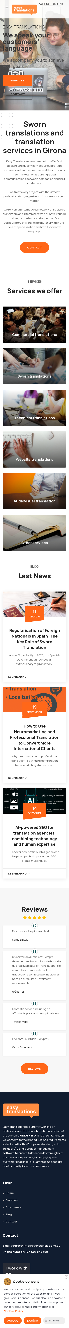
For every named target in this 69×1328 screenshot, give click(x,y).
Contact (17, 88)
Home (10, 1187)
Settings (54, 1320)
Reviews (34, 1062)
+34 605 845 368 (36, 1245)
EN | (55, 3)
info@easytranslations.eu (42, 1239)
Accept (12, 1321)
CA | (42, 3)
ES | (48, 3)
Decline (32, 1321)
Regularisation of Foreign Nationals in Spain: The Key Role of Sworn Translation (34, 632)
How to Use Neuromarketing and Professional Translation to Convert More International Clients (34, 731)
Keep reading (17, 670)
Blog (9, 1208)
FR (61, 3)
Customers (14, 1201)
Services (17, 74)
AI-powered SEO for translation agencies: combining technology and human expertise (34, 829)
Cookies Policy (13, 1311)
